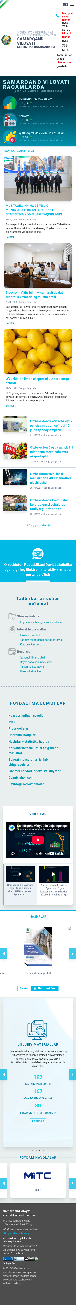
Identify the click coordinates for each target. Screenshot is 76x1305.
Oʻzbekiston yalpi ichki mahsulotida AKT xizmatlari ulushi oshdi (50, 478)
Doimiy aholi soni (20, 777)
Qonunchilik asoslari (32, 657)
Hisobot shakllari (30, 671)
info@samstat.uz (12, 1229)
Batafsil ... (11, 237)
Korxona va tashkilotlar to (27, 748)
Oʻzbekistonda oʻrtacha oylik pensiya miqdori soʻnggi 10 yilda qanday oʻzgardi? (51, 425)
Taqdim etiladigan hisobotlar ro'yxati (42, 640)
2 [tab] (37, 1150)
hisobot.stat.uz (66, 62)
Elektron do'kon (47, 988)
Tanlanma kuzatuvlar (32, 666)
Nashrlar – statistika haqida (28, 741)
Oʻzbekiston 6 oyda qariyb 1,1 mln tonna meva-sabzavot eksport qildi (51, 452)
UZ (65, 4)
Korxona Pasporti (30, 644)
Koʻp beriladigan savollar (26, 715)
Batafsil (24, 988)
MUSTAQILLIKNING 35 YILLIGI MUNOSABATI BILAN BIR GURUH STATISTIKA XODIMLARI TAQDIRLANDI (34, 210)
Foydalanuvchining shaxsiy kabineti (41, 622)
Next (72, 950)
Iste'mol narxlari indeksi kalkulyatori (35, 771)
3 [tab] (40, 1150)
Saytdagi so (17, 784)
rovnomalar (35, 784)
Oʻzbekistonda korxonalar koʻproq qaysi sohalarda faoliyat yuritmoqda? (49, 504)
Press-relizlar (18, 728)
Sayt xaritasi (31, 1229)
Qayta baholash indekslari (36, 662)
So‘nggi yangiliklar (28, 219)
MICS (12, 722)
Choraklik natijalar (22, 735)
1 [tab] (33, 1150)
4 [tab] (44, 1150)
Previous (3, 950)
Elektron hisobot (30, 635)
